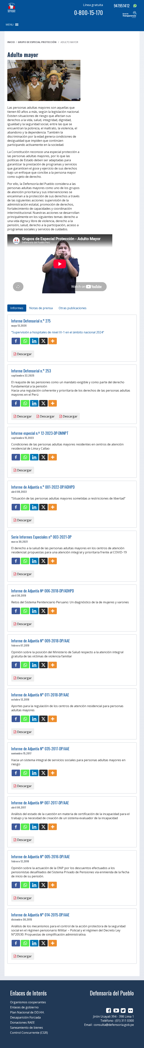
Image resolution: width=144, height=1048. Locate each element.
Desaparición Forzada (25, 1017)
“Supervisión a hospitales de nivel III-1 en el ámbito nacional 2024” (57, 332)
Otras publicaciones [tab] (72, 308)
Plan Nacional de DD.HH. (27, 1012)
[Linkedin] (34, 341)
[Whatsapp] (25, 341)
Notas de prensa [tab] (41, 308)
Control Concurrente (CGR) (29, 1033)
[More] (52, 341)
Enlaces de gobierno (24, 1007)
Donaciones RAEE (22, 1022)
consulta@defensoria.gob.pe (114, 1025)
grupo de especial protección (37, 42)
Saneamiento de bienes (26, 1027)
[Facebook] (16, 341)
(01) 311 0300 (124, 1021)
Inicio (11, 42)
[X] (43, 341)
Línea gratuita (93, 5)
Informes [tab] (16, 308)
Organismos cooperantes (28, 1002)
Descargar (24, 354)
